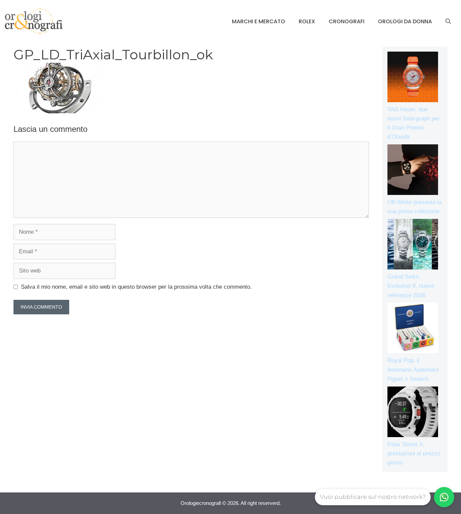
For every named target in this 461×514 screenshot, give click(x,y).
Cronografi (346, 21)
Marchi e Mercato (258, 21)
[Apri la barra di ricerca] (448, 21)
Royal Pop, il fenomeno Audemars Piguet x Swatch (413, 369)
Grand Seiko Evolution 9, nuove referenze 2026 (410, 286)
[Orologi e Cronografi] (33, 21)
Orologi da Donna (405, 21)
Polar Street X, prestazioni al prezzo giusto (413, 453)
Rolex (307, 21)
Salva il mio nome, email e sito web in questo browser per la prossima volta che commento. (136, 287)
